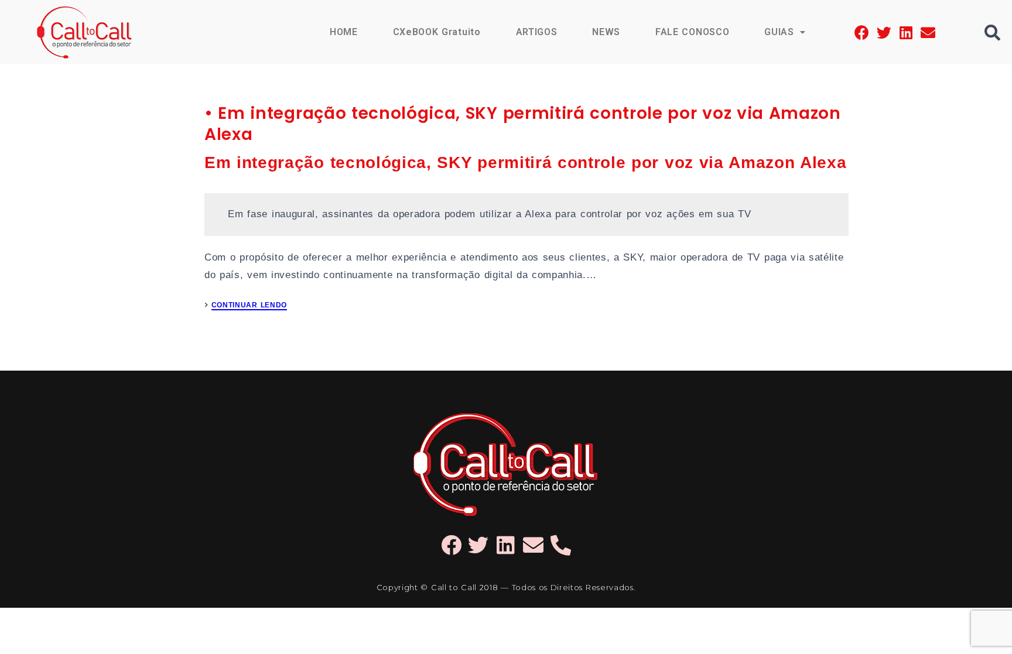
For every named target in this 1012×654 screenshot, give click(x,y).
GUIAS (779, 31)
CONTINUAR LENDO (249, 305)
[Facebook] (861, 32)
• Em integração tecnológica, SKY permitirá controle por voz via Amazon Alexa (522, 124)
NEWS (606, 31)
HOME (344, 31)
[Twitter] (884, 32)
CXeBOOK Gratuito (437, 31)
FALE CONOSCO (692, 31)
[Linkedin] (906, 32)
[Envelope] (928, 32)
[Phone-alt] (561, 545)
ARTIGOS (537, 31)
